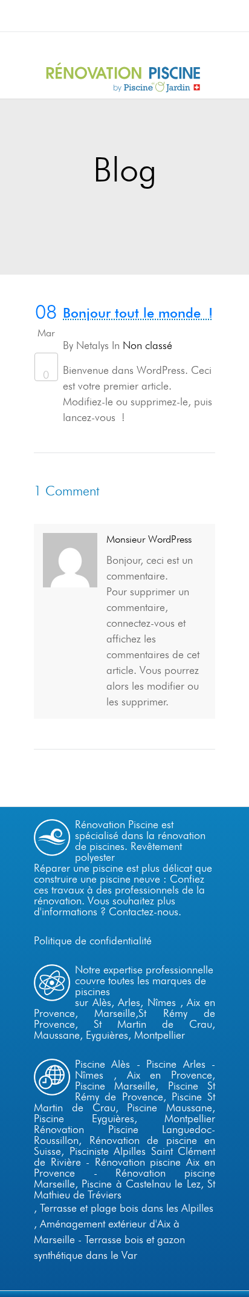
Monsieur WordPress (149, 539)
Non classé (147, 345)
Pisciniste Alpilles (108, 1151)
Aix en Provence (170, 1074)
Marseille (114, 1013)
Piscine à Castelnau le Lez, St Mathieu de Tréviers (124, 1189)
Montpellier (159, 1034)
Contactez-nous (143, 911)
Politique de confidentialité (93, 940)
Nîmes (161, 1002)
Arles (129, 1002)
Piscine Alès (102, 1063)
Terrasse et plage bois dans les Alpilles (126, 1207)
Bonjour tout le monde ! (138, 313)
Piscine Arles (175, 1063)
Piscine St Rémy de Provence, (145, 1091)
